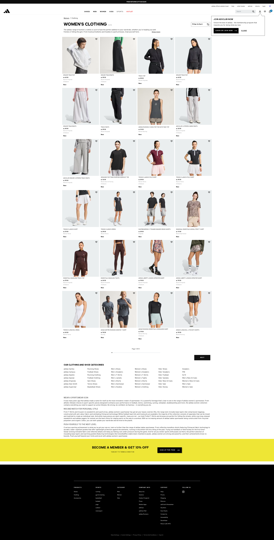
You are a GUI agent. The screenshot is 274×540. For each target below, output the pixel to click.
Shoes (76, 491)
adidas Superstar (70, 387)
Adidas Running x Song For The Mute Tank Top (153, 127)
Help (162, 491)
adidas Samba (69, 369)
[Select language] (270, 6)
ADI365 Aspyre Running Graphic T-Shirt (113, 330)
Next (202, 357)
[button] (87, 11)
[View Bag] (270, 12)
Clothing (74, 18)
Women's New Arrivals (190, 381)
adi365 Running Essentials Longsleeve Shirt (153, 329)
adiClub (141, 507)
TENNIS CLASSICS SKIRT (70, 229)
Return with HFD (166, 523)
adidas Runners (143, 514)
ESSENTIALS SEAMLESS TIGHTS (110, 278)
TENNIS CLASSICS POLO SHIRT (147, 177)
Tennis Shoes (92, 384)
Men (118, 491)
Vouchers (163, 507)
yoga (97, 504)
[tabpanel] (137, 200)
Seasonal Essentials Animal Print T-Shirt (190, 229)
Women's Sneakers (142, 372)
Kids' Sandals (164, 378)
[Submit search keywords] (253, 11)
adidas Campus (69, 372)
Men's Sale (186, 384)
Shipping (163, 498)
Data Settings (115, 535)
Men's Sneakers (117, 372)
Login (264, 6)
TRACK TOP (141, 76)
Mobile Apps (142, 504)
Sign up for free (167, 450)
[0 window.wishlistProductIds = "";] (264, 12)
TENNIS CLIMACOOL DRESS (71, 330)
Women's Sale (187, 387)
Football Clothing (93, 378)
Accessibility (164, 517)
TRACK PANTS (105, 127)
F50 (183, 372)
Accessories (77, 498)
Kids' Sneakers (164, 372)
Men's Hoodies (116, 387)
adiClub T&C (143, 511)
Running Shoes (93, 369)
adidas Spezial (69, 378)
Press (140, 501)
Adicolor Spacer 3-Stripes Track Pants (76, 178)
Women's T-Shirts (141, 375)
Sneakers (185, 369)
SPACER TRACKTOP (69, 75)
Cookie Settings (126, 535)
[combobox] (245, 11)
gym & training (100, 495)
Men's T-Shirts (116, 375)
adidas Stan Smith (70, 384)
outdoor (98, 507)
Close (244, 30)
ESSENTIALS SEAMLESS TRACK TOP (73, 278)
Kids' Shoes (163, 369)
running (98, 491)
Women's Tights (141, 378)
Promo (163, 495)
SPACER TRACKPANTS (107, 75)
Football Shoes (92, 372)
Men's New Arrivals (189, 378)
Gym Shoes (91, 381)
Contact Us (164, 514)
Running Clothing (94, 375)
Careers (141, 495)
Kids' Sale (162, 384)
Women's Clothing (141, 387)
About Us (141, 491)
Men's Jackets (116, 378)
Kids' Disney (163, 387)
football (98, 501)
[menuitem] (87, 11)
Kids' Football (164, 375)
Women (66, 18)
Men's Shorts (116, 381)
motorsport (99, 511)
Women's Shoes (141, 369)
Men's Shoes (116, 369)
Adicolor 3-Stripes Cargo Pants (186, 126)
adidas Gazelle (69, 375)
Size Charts (164, 511)
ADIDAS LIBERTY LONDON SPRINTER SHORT (151, 278)
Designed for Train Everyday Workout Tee (115, 177)
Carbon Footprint (144, 498)
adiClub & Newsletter (167, 504)
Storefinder (164, 520)
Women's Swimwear (142, 384)
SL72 (184, 375)
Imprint (161, 535)
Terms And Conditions (150, 535)
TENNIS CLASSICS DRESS (108, 229)
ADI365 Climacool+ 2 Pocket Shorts (187, 330)
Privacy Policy (137, 535)
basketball (99, 498)
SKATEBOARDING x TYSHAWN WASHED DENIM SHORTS (154, 229)
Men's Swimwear (117, 384)
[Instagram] (183, 491)
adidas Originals (70, 381)
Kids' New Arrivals (166, 381)
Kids (118, 498)
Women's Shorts (141, 381)
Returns (163, 501)
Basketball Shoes (93, 387)
